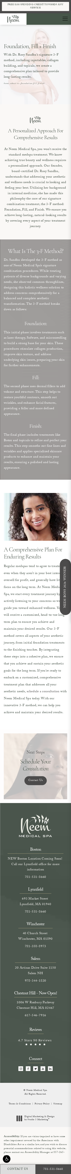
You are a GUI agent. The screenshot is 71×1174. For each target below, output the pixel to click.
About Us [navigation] (14, 83)
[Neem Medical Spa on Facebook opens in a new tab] (28, 1068)
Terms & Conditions (20, 1104)
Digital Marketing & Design (39, 1118)
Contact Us (35, 780)
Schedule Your (35, 761)
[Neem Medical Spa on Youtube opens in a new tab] (43, 1068)
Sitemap (57, 1104)
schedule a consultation (43, 692)
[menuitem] (20, 1068)
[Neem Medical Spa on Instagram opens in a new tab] (20, 1068)
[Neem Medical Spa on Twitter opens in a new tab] (35, 1068)
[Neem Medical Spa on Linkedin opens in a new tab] (50, 1068)
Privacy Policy (42, 1104)
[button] (6, 1159)
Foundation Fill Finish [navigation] (33, 83)
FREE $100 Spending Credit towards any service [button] (35, 6)
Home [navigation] (6, 83)
